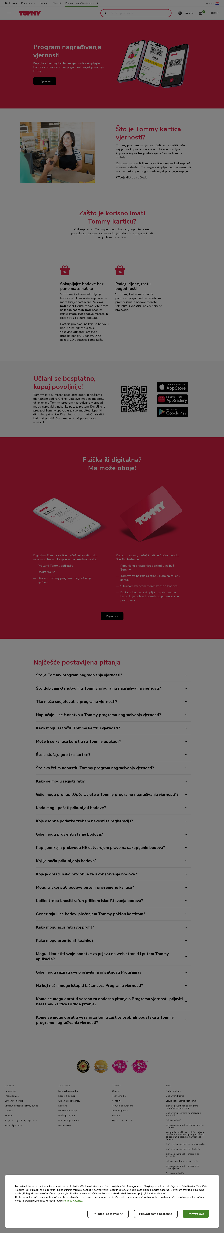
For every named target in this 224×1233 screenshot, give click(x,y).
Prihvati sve (196, 1214)
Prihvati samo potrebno (155, 1214)
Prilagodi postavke (106, 1214)
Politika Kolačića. (73, 1201)
